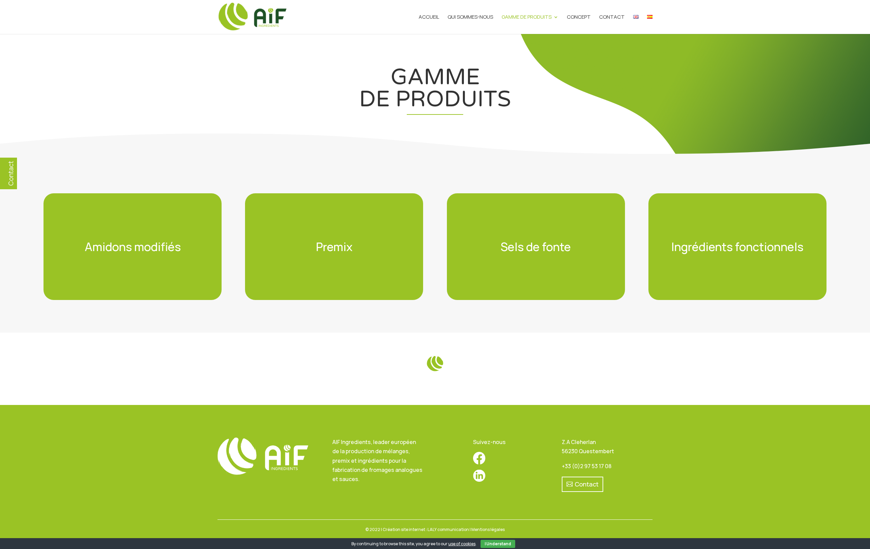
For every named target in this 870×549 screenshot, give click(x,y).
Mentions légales (488, 529)
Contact (612, 17)
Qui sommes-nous (470, 17)
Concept (579, 17)
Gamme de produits (527, 17)
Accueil (429, 17)
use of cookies (461, 544)
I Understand (498, 544)
